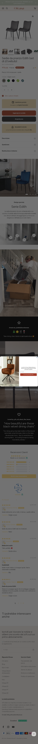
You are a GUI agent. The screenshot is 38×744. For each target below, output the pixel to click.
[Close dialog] (37, 357)
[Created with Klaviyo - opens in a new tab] (19, 387)
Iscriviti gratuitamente (29, 374)
